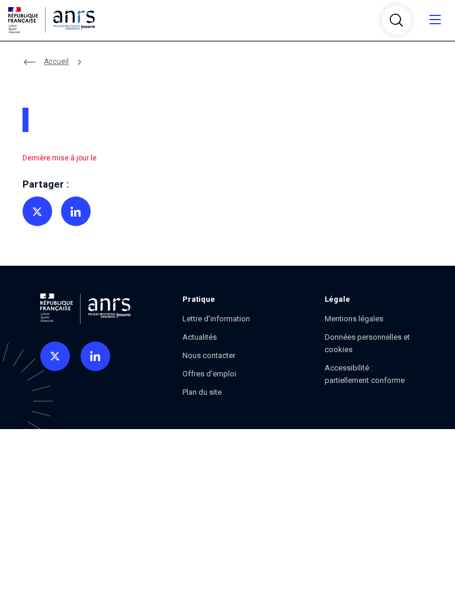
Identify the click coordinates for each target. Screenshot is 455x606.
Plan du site (202, 392)
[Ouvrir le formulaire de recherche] (396, 20)
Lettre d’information (216, 318)
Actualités (199, 337)
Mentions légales (354, 318)
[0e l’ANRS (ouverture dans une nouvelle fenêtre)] (55, 356)
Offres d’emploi (209, 373)
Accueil (56, 61)
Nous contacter (208, 355)
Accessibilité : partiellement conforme (365, 374)
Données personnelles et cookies (367, 343)
